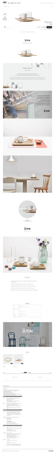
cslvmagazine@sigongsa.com (11, 451)
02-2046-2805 (6, 451)
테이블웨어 (5, 6)
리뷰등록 (22, 372)
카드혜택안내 (49, 29)
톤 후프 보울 (4, 366)
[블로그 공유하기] (48, 6)
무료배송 (41, 29)
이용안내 (15, 451)
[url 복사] (49, 6)
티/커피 (9, 6)
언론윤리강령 (17, 451)
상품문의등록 (50, 372)
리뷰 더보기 (25, 372)
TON (4, 26)
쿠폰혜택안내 (45, 29)
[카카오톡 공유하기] (50, 6)
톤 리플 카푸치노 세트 (15, 366)
